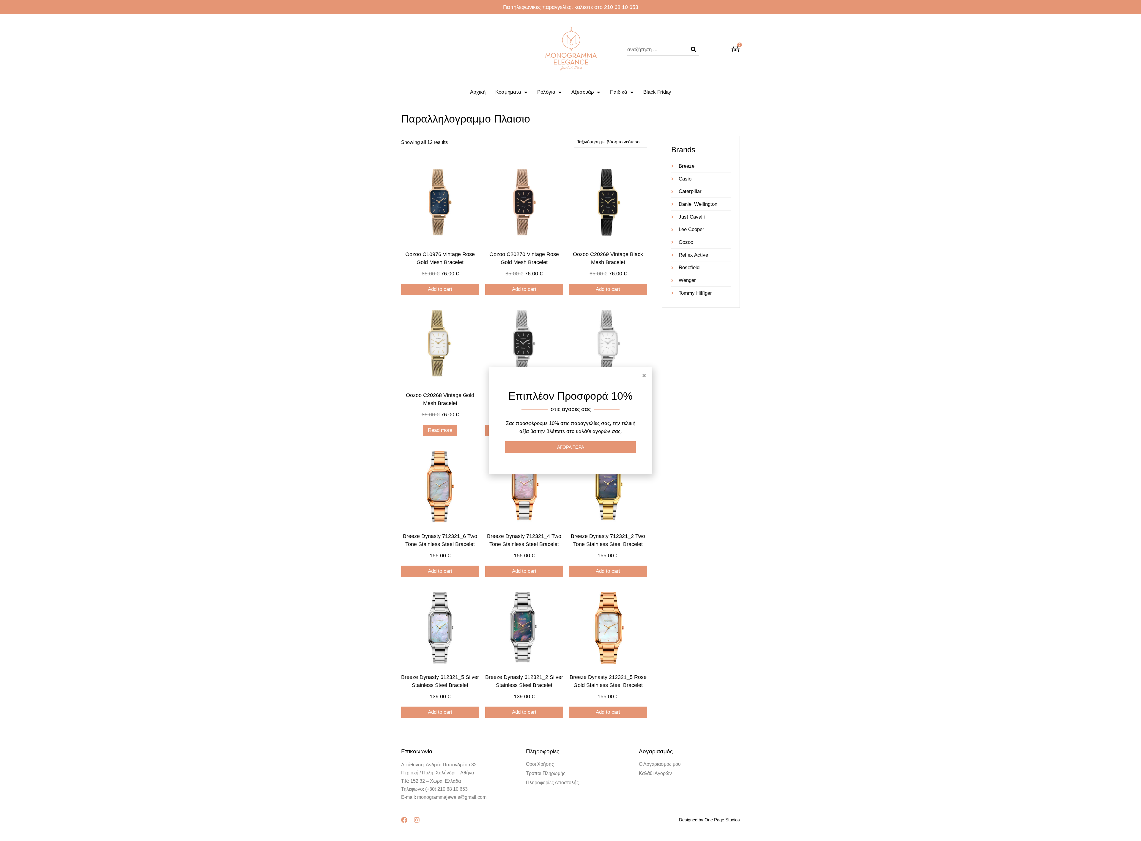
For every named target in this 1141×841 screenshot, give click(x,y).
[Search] (693, 49)
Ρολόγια (546, 92)
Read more (440, 430)
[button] (644, 375)
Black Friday (657, 92)
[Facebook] (404, 820)
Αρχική (478, 92)
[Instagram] (416, 820)
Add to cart (440, 289)
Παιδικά (618, 92)
